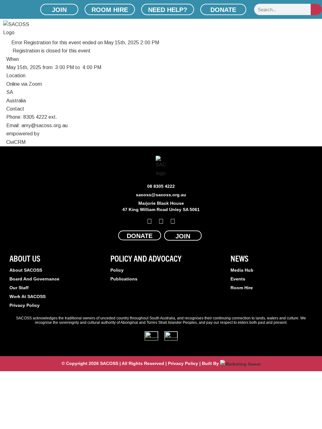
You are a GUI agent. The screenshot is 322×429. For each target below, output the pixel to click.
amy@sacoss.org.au (44, 125)
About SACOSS (25, 270)
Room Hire (241, 287)
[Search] (316, 9)
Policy (117, 270)
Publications (123, 278)
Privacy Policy (24, 305)
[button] (317, 29)
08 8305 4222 (161, 186)
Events (237, 278)
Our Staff (19, 287)
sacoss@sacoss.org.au (161, 194)
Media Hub (241, 270)
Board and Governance (34, 278)
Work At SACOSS (27, 296)
